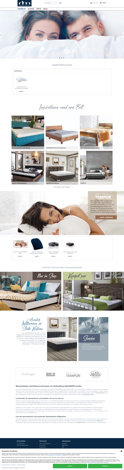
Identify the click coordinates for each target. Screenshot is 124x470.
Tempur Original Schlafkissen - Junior (20, 252)
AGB (63, 447)
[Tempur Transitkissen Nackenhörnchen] (53, 244)
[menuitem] (53, 2)
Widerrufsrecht (65, 445)
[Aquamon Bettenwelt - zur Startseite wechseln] (25, 3)
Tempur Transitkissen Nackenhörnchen (53, 252)
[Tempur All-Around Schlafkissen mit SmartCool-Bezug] (21, 79)
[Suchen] (60, 2)
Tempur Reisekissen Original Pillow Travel (70, 252)
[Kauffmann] (95, 374)
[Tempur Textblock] (102, 205)
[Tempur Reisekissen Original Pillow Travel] (70, 244)
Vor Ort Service (42, 445)
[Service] (89, 338)
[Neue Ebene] (47, 276)
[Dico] (28, 374)
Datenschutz (64, 443)
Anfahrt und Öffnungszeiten (44, 443)
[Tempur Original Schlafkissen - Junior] (20, 244)
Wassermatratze (100, 392)
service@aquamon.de (24, 445)
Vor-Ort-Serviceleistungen (34, 402)
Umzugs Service (42, 447)
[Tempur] (51, 374)
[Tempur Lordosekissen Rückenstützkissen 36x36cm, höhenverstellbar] (37, 244)
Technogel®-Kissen (80, 422)
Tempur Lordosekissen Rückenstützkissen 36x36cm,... (37, 252)
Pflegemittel (99, 420)
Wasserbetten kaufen (88, 394)
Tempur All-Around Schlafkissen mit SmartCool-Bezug (21, 87)
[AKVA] (73, 374)
